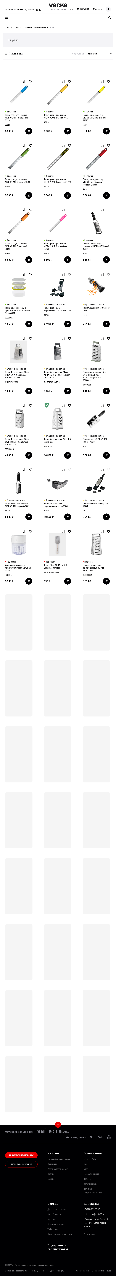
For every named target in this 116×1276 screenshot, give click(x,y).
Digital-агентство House (101, 1271)
